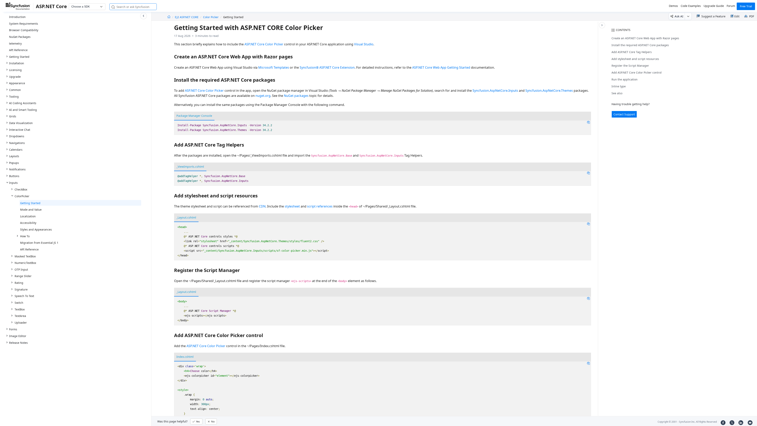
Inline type (619, 86)
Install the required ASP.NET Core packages (640, 45)
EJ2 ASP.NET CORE (187, 17)
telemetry (15, 43)
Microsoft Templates (273, 67)
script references (320, 206)
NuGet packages (296, 95)
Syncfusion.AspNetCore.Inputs (495, 90)
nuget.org (262, 95)
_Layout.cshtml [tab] (186, 217)
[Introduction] (168, 17)
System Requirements (23, 23)
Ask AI (679, 16)
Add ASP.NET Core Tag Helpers (632, 52)
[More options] (688, 16)
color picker (211, 17)
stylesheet (292, 206)
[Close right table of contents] (602, 25)
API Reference (18, 50)
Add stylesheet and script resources (635, 59)
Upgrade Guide (714, 6)
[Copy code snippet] (588, 122)
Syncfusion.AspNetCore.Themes (549, 90)
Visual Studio (363, 44)
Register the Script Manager (630, 65)
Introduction (17, 17)
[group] (75, 173)
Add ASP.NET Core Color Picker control (637, 72)
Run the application (625, 79)
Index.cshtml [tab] (185, 357)
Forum (731, 6)
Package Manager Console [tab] (194, 116)
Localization (28, 216)
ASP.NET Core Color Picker (263, 44)
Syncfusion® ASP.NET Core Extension (327, 67)
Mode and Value (31, 209)
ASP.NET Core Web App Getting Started (441, 67)
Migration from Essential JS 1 (39, 243)
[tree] (75, 173)
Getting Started (30, 203)
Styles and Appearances (36, 229)
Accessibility (28, 223)
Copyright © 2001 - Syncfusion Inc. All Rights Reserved (687, 421)
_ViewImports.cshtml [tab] (190, 166)
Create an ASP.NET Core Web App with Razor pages (645, 38)
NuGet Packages (20, 37)
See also (617, 93)
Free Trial (746, 6)
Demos (673, 6)
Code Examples (691, 6)
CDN (262, 206)
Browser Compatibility (23, 30)
